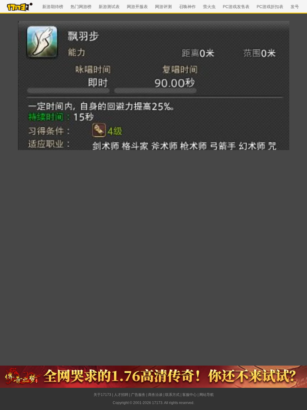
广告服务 (138, 395)
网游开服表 (137, 6)
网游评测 (163, 6)
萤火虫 (209, 6)
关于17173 (102, 395)
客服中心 (189, 395)
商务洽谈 (155, 395)
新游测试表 (109, 6)
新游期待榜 (52, 6)
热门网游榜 (80, 6)
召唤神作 (187, 6)
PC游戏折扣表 (270, 6)
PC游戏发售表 (236, 6)
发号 (295, 6)
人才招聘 (121, 395)
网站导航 (206, 395)
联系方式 (172, 395)
